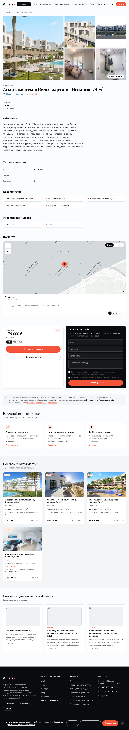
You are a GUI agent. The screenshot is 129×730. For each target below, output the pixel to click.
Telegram (10, 704)
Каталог (25, 4)
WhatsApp (24, 704)
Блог (92, 4)
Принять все (110, 723)
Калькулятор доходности (80, 689)
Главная (6, 12)
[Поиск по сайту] (112, 4)
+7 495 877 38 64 (107, 687)
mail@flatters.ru (104, 695)
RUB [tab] (20, 342)
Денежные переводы (63, 4)
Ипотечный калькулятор (80, 685)
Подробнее (52, 402)
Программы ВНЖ (77, 696)
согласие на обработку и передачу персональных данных (96, 372)
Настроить (72, 723)
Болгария (45, 689)
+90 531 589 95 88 (107, 691)
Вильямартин (26, 12)
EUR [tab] (9, 342)
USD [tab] (14, 342)
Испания (15, 12)
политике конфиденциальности (21, 724)
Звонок (121, 4)
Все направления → (49, 700)
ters (8, 4)
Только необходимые (90, 723)
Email (8, 709)
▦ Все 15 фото (115, 76)
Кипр (43, 693)
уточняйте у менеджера (36, 402)
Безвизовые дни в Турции (81, 693)
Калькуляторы (81, 4)
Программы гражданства (81, 700)
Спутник (118, 245)
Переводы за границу (79, 704)
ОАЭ (43, 681)
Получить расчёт (33, 357)
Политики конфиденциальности (92, 374)
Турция (44, 685)
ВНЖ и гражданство (42, 4)
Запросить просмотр (33, 349)
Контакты (100, 4)
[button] (33, 48)
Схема (109, 245)
